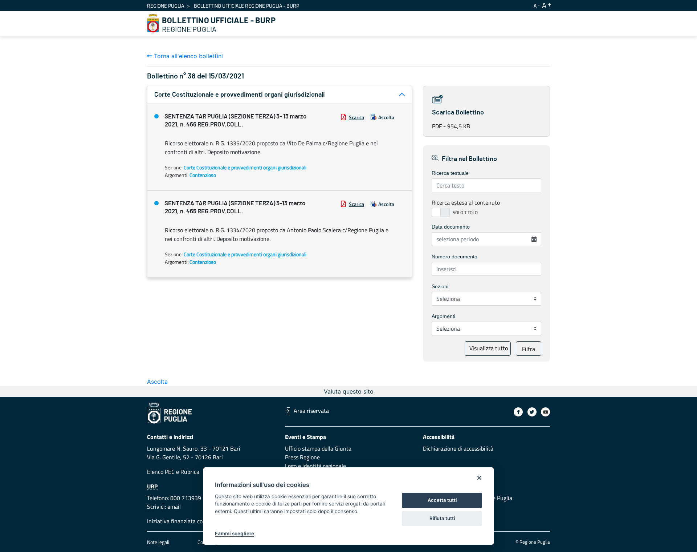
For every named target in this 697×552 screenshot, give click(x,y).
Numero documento (454, 256)
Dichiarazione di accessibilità (458, 448)
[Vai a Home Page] (153, 23)
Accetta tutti (442, 500)
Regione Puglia (165, 5)
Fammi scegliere (234, 533)
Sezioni (440, 286)
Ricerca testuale (450, 173)
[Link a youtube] (545, 411)
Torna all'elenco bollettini (187, 56)
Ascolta (386, 117)
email (174, 506)
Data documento (451, 226)
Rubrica (189, 471)
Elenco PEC (161, 471)
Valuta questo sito (349, 391)
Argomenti (443, 316)
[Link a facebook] (518, 411)
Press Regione (302, 457)
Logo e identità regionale (315, 466)
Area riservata (311, 410)
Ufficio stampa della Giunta (318, 448)
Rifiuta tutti (442, 518)
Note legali (158, 542)
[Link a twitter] (532, 411)
